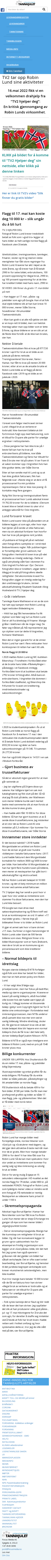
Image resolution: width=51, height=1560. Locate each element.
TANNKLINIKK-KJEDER (12, 1517)
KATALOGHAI (8, 1442)
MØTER (5, 1473)
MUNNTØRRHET (10, 1467)
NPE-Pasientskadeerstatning (15, 1482)
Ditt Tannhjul (15, 71)
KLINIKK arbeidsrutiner (12, 1445)
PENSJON (6, 1489)
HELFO (5, 1438)
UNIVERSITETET (9, 1520)
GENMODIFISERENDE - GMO (15, 1435)
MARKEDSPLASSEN (11, 1457)
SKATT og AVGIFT (10, 1511)
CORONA (6, 1407)
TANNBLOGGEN (14, 41)
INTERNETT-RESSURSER (18, 57)
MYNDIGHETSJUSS (10, 1470)
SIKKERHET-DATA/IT (11, 1508)
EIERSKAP (6, 1416)
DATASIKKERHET (10, 1410)
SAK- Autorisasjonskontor (14, 1501)
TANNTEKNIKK (16, 31)
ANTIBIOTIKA (8, 1388)
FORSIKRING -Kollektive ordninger (17, 1423)
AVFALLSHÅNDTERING (12, 1395)
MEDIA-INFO (12, 49)
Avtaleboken (12, 64)
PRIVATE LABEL (9, 1498)
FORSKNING (8, 1429)
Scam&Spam (8, 1504)
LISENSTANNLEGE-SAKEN (14, 1451)
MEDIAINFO (7, 1460)
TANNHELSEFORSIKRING (14, 1514)
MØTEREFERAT (9, 1476)
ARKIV (5, 1391)
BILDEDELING (8, 1401)
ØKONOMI (7, 1526)
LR (3, 1454)
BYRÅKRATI (7, 1404)
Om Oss (6, 1555)
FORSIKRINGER (9, 1426)
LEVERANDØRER (17, 23)
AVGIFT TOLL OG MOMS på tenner (18, 1398)
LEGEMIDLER (8, 1448)
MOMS (5, 1464)
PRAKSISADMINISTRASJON (14, 1495)
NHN (4, 1479)
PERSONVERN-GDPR (11, 1492)
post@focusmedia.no (12, 1549)
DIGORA (6, 1413)
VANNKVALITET (9, 1523)
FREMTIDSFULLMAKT (12, 1432)
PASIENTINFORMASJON (13, 1486)
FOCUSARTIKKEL (10, 1420)
